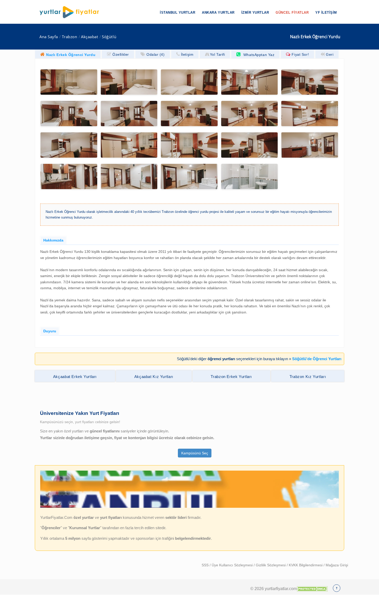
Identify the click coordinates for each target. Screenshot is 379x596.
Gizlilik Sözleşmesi (271, 565)
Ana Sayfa (48, 36)
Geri (329, 54)
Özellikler (120, 54)
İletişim (187, 54)
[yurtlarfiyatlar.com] (72, 12)
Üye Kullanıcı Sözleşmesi (233, 565)
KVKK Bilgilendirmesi (306, 565)
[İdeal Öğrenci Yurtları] (189, 506)
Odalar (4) (155, 54)
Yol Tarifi (217, 54)
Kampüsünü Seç (194, 453)
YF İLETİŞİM (326, 12)
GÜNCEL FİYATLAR (292, 12)
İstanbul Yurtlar (177, 12)
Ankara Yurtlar (218, 12)
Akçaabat (89, 36)
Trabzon (69, 36)
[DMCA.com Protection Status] (312, 588)
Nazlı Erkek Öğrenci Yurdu (70, 55)
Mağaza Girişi (337, 565)
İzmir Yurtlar (255, 12)
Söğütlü (109, 36)
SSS (206, 565)
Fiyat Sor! (300, 54)
